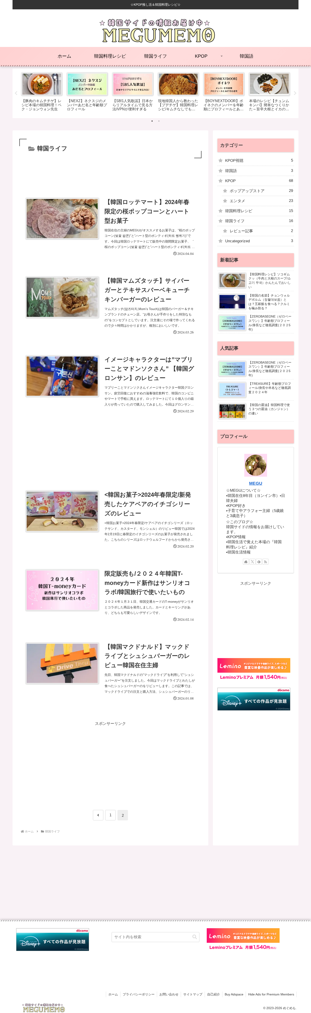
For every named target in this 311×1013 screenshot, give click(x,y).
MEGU (255, 483)
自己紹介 (213, 994)
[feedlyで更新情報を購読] (259, 562)
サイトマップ (192, 994)
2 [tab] (159, 121)
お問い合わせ (168, 994)
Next (295, 93)
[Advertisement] (110, 172)
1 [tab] (152, 121)
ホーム (113, 994)
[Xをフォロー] (252, 562)
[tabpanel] (41, 92)
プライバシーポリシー (139, 994)
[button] (195, 937)
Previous (16, 93)
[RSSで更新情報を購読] (265, 562)
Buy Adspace (234, 994)
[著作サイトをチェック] (246, 562)
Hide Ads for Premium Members (271, 994)
